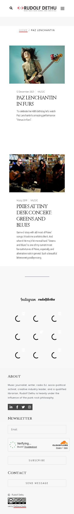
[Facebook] (17, 407)
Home (23, 30)
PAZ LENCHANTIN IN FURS (36, 101)
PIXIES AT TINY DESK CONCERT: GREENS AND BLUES (34, 216)
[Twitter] (23, 407)
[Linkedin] (11, 407)
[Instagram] (29, 407)
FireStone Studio (20, 506)
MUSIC (41, 91)
